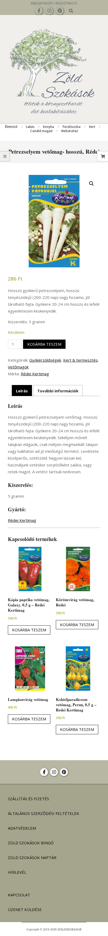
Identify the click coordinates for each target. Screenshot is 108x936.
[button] (91, 183)
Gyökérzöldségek (45, 360)
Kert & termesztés (80, 360)
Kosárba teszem (44, 344)
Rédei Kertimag (35, 373)
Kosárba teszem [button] (29, 629)
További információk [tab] (57, 390)
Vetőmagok (18, 367)
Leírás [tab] (22, 390)
